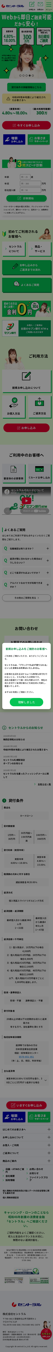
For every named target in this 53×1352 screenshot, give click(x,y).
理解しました (26, 702)
